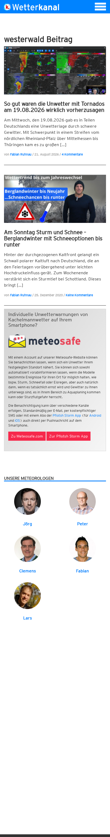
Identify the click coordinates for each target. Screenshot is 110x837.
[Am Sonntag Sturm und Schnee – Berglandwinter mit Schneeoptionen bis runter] (55, 199)
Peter (82, 523)
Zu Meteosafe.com (27, 436)
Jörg (27, 523)
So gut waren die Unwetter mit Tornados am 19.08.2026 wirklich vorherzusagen (54, 106)
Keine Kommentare (79, 295)
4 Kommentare (72, 154)
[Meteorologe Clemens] (27, 548)
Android (95, 415)
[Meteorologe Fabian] (82, 548)
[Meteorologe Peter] (82, 501)
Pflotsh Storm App (67, 415)
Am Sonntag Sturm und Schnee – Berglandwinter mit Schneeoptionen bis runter (53, 238)
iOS (17, 420)
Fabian (82, 570)
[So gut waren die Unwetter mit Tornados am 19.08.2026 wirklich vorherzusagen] (55, 70)
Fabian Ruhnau (21, 154)
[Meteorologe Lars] (27, 595)
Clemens (27, 570)
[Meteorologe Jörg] (27, 501)
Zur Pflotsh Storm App (68, 436)
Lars (27, 618)
